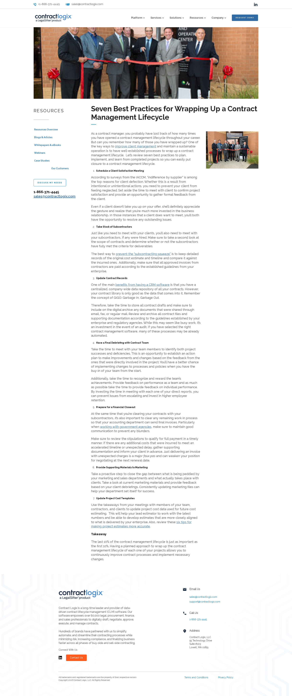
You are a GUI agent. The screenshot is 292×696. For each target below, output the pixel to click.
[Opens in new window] (60, 659)
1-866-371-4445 (198, 619)
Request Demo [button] (245, 18)
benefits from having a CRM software (142, 284)
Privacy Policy (225, 677)
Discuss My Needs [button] (50, 183)
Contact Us (76, 657)
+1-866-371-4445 (49, 4)
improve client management (135, 146)
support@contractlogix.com (204, 601)
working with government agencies (125, 426)
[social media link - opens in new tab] (255, 4)
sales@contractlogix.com (87, 4)
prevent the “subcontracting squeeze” (143, 254)
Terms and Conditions (196, 677)
